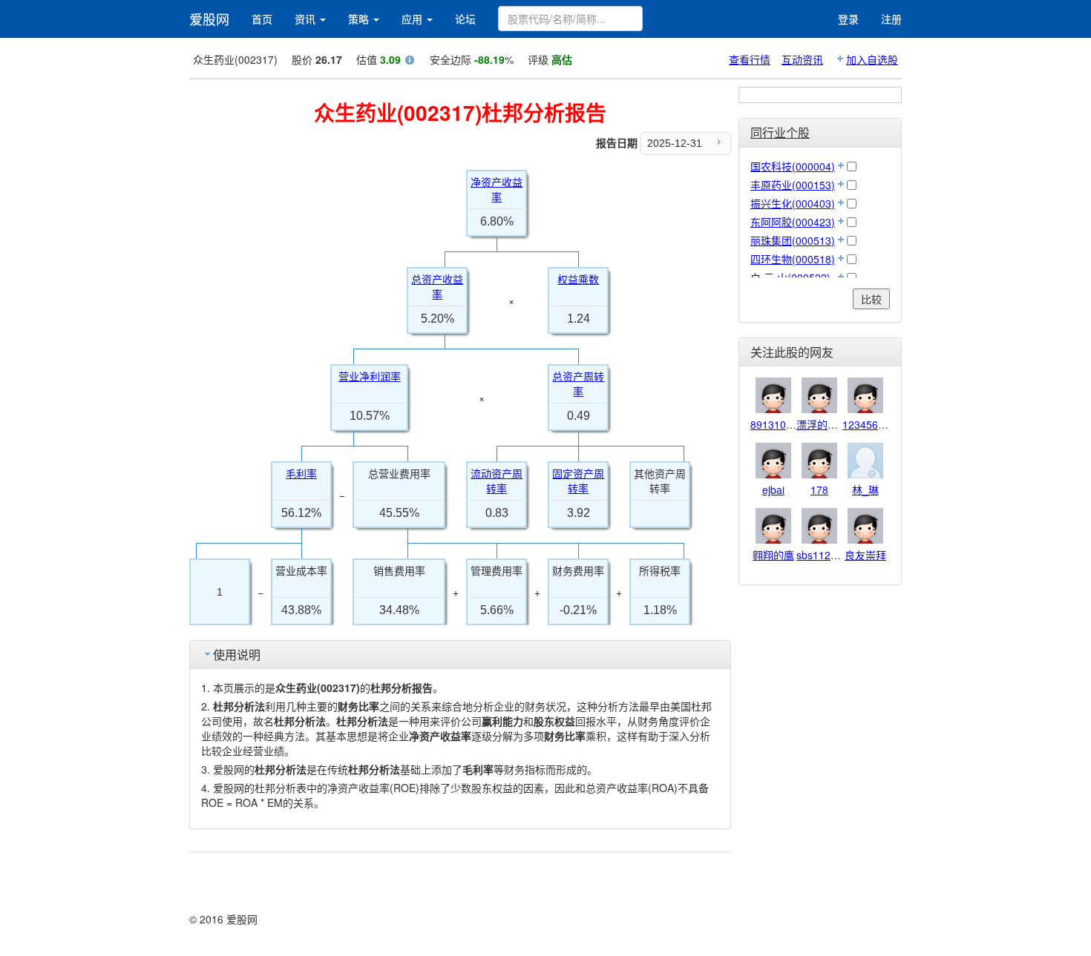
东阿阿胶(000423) (792, 221)
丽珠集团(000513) (792, 240)
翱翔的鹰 (773, 554)
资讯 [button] (306, 18)
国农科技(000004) (792, 166)
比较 (871, 298)
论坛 (465, 18)
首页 (262, 18)
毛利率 (301, 474)
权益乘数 (578, 280)
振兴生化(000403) (792, 203)
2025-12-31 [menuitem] (674, 143)
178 (819, 489)
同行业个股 (780, 132)
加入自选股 (872, 59)
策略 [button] (360, 18)
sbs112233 (822, 554)
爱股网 (209, 18)
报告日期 (617, 142)
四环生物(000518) (792, 258)
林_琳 (865, 489)
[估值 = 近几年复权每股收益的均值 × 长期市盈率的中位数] (410, 61)
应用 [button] (413, 18)
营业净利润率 (369, 377)
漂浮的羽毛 (822, 424)
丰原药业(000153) (792, 184)
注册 (891, 18)
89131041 (774, 424)
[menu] (685, 143)
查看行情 (749, 59)
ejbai (773, 489)
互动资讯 (802, 59)
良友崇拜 (865, 554)
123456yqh (868, 424)
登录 (848, 18)
